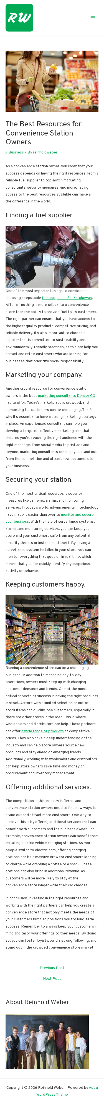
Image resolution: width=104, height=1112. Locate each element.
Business (16, 152)
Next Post (52, 979)
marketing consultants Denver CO (66, 396)
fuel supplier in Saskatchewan (67, 298)
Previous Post (52, 968)
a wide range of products (42, 731)
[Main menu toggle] (93, 17)
